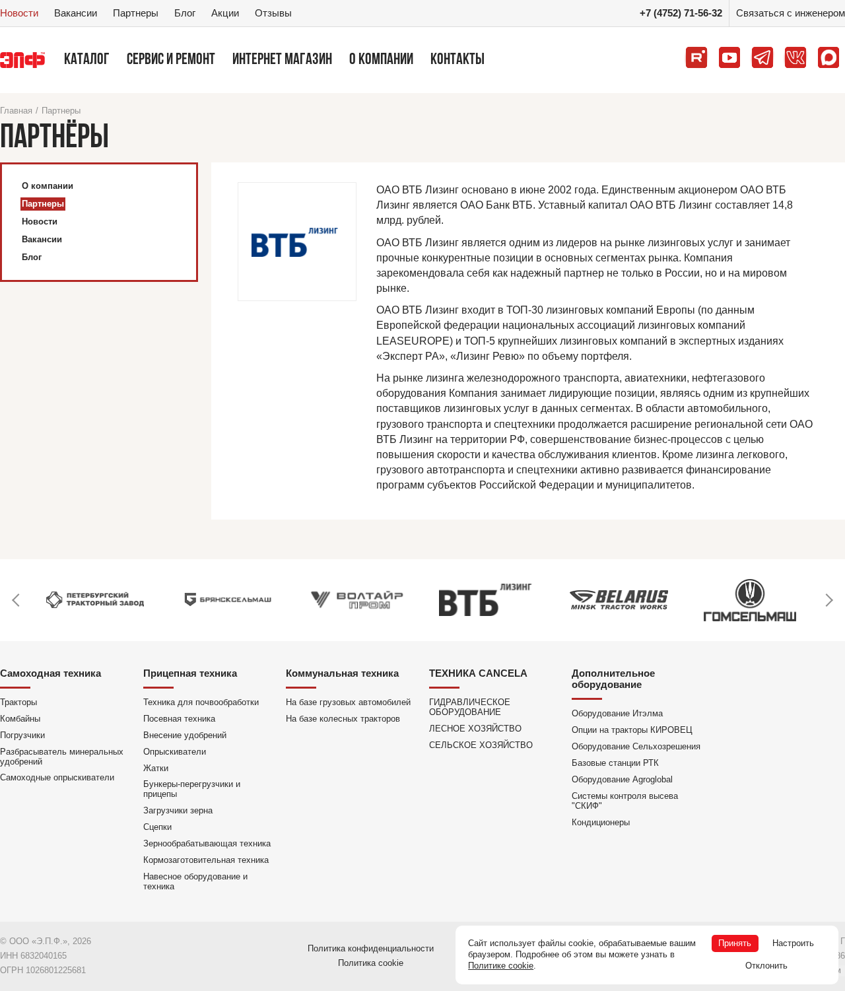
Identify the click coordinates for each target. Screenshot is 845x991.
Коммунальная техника (342, 673)
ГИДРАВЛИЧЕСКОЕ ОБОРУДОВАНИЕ (469, 707)
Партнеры (135, 12)
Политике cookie (500, 966)
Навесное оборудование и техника (195, 881)
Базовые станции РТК (615, 763)
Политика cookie (370, 963)
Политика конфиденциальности (371, 948)
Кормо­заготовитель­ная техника (206, 860)
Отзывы (273, 12)
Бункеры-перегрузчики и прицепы (191, 789)
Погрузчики (22, 735)
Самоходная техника (50, 673)
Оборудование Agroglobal (622, 779)
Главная (16, 111)
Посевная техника (179, 719)
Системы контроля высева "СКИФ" (625, 801)
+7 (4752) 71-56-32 (681, 12)
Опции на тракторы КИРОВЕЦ (632, 730)
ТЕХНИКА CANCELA (478, 673)
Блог (184, 12)
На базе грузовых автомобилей (348, 702)
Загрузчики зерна (178, 810)
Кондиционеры (601, 822)
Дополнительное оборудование (613, 678)
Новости (19, 12)
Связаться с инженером (790, 12)
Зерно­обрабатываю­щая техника (207, 843)
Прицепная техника (190, 673)
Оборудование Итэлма (617, 713)
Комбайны (20, 719)
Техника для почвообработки (201, 702)
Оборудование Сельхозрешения (636, 746)
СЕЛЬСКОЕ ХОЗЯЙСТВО (481, 745)
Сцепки (157, 827)
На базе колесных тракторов (343, 719)
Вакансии (75, 12)
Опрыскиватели (174, 752)
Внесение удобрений (184, 735)
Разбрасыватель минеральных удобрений (61, 757)
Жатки (155, 768)
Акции (225, 12)
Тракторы (18, 702)
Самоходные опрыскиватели (57, 777)
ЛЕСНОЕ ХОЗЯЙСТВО (475, 729)
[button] (16, 600)
